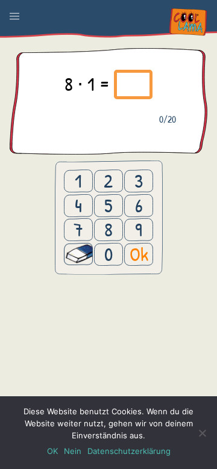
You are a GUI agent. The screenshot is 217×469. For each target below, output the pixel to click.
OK (52, 451)
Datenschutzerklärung (129, 451)
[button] (14, 16)
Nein (72, 451)
